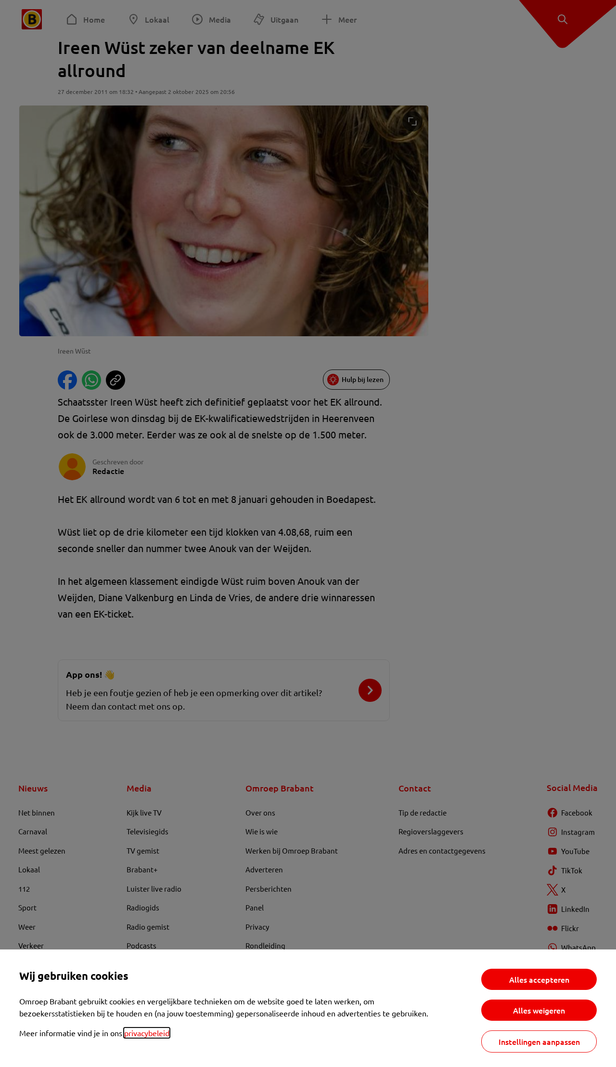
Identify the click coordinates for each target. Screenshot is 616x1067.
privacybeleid (146, 1033)
